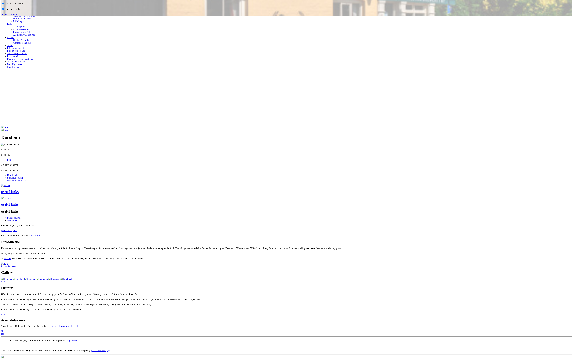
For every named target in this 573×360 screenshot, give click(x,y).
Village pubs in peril (16, 61)
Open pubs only (12, 9)
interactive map (8, 266)
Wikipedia (12, 220)
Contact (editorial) (21, 40)
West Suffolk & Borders (24, 16)
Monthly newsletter (16, 64)
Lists (9, 24)
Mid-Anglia (18, 21)
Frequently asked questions (20, 59)
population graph (9, 230)
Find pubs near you (16, 51)
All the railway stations (24, 34)
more (3, 281)
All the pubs (19, 26)
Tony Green (71, 340)
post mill (7, 258)
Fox (9, 160)
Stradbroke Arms (17, 179)
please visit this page (100, 350)
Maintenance (13, 67)
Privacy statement (15, 48)
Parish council (13, 217)
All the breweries (21, 29)
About (10, 45)
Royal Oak (12, 175)
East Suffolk (36, 235)
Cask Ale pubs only (13, 3)
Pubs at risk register (22, 32)
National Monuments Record (64, 326)
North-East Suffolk (22, 18)
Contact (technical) (22, 42)
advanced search (9, 14)
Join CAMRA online (17, 53)
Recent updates (14, 56)
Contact (10, 37)
